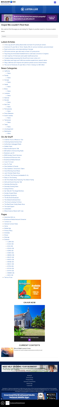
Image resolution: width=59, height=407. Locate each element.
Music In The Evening (10, 177)
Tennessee (7, 120)
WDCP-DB (10, 257)
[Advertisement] (29, 17)
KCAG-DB (10, 244)
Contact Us (7, 221)
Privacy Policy (8, 230)
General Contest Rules (11, 224)
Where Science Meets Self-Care (13, 211)
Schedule (7, 233)
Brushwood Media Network (12, 160)
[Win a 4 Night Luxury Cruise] (7, 352)
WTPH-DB (10, 271)
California (7, 71)
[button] (55, 2)
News (9, 73)
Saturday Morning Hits (10, 184)
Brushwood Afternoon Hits (12, 157)
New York (7, 104)
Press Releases (8, 113)
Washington (7, 131)
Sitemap (6, 237)
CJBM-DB (10, 242)
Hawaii (6, 84)
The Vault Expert (9, 206)
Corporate (29, 385)
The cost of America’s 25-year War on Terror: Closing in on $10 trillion (24, 65)
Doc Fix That (8, 164)
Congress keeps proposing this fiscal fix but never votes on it (22, 58)
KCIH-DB (10, 246)
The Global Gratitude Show (12, 200)
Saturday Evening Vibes (11, 186)
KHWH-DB (10, 253)
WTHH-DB (10, 268)
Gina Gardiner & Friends (11, 166)
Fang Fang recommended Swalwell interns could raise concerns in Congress (26, 53)
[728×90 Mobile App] (29, 396)
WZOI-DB (10, 275)
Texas (6, 124)
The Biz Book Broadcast (11, 197)
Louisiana (7, 93)
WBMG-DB (10, 255)
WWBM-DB (10, 273)
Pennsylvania (8, 109)
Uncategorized (8, 129)
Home (6, 226)
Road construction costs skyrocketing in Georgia (18, 49)
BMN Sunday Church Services (13, 155)
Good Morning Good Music (12, 171)
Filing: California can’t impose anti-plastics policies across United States (25, 62)
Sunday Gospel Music (10, 193)
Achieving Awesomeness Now (13, 142)
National (6, 98)
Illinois (6, 89)
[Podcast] (29, 340)
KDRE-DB (10, 250)
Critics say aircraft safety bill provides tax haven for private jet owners (25, 45)
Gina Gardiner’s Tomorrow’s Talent (14, 168)
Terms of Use (8, 277)
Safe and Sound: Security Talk (13, 182)
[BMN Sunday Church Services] (29, 320)
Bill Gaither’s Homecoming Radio (14, 151)
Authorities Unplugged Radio (12, 144)
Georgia (6, 80)
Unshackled (7, 209)
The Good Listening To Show (13, 202)
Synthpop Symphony (10, 195)
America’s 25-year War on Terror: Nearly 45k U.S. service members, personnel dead (28, 47)
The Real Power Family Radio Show (14, 204)
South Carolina (8, 115)
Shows (6, 235)
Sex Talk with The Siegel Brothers (14, 191)
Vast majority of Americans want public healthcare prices (21, 56)
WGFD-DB (10, 259)
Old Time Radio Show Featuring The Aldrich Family (19, 180)
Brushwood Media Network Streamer (15, 219)
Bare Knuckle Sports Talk (11, 148)
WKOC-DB (10, 264)
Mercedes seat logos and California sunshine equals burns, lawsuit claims (25, 60)
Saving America (8, 189)
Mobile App (7, 228)
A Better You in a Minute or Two (13, 139)
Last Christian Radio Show (12, 173)
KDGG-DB (10, 248)
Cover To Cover (9, 162)
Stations (6, 239)
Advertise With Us (9, 217)
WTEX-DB (10, 266)
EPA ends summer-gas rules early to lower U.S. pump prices (21, 51)
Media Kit (29, 375)
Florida (6, 75)
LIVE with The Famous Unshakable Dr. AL (16, 175)
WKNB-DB (10, 262)
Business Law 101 (9, 153)
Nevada (6, 100)
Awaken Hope (8, 146)
